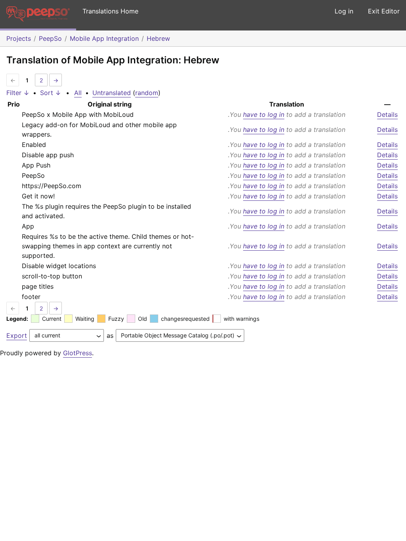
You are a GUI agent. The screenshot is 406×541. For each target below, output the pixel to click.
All (78, 93)
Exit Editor (384, 11)
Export (16, 335)
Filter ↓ (17, 93)
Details (387, 114)
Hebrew (158, 38)
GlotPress (77, 353)
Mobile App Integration (104, 38)
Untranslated (111, 93)
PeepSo (50, 38)
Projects (18, 38)
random (146, 93)
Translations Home (110, 11)
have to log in (263, 114)
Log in (344, 11)
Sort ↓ (50, 93)
